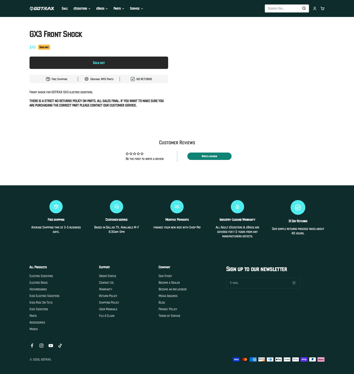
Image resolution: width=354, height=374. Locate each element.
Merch (34, 329)
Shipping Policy (109, 302)
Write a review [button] (209, 156)
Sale (65, 8)
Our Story (165, 276)
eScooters (80, 8)
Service (135, 8)
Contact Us (106, 282)
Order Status (107, 276)
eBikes (100, 8)
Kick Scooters (39, 309)
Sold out (99, 62)
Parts (117, 8)
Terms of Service (169, 316)
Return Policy (108, 296)
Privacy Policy (168, 309)
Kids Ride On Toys (41, 302)
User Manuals (108, 309)
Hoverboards (38, 289)
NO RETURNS (144, 79)
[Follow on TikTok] (60, 345)
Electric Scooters (41, 276)
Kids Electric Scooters (44, 296)
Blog (162, 302)
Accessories (37, 322)
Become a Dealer (169, 282)
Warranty (105, 289)
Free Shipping (59, 79)
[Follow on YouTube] (50, 345)
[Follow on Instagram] (41, 345)
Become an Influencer (173, 289)
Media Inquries (168, 296)
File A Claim (106, 316)
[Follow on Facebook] (32, 345)
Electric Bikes (39, 282)
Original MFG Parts (101, 79)
